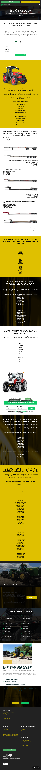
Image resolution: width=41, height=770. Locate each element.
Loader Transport (26, 628)
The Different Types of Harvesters (9, 733)
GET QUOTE (31, 408)
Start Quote (30, 1)
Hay (22, 731)
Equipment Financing (24, 742)
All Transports (23, 733)
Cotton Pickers (20, 249)
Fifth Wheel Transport (8, 618)
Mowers (20, 267)
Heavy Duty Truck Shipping (9, 633)
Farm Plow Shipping (26, 629)
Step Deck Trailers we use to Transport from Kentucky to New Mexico (23, 160)
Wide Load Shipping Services (28, 633)
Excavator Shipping (8, 620)
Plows (20, 257)
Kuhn (20, 361)
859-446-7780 (26, 740)
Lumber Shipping (8, 626)
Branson (20, 347)
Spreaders (20, 253)
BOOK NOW (31, 597)
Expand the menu (39, 4)
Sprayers (20, 268)
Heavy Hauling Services (9, 623)
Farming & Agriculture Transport (8, 712)
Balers (20, 271)
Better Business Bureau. (20, 94)
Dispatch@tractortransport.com (26, 741)
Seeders (20, 260)
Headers (20, 262)
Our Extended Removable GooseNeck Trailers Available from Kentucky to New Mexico (19, 202)
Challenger (20, 349)
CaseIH (20, 351)
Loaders (20, 252)
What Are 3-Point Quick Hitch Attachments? (11, 734)
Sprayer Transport (8, 621)
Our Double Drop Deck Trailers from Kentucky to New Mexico (25, 224)
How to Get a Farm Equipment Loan (9, 731)
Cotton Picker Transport (27, 624)
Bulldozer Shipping (26, 623)
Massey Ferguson (20, 366)
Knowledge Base (6, 728)
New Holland (20, 368)
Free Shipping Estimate (9, 749)
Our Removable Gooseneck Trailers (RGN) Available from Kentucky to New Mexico (21, 192)
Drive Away (5, 717)
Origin (6, 44)
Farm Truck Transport (26, 618)
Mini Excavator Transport (9, 634)
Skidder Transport (26, 634)
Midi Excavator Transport (27, 636)
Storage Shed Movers (26, 631)
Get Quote (15, 702)
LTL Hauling (5, 714)
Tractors (20, 247)
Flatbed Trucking (6, 713)
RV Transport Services (8, 636)
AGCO (20, 343)
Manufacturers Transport (27, 615)
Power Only (5, 715)
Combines (20, 248)
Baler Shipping (25, 626)
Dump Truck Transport (9, 629)
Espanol (4, 720)
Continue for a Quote (20, 54)
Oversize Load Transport (9, 624)
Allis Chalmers (20, 345)
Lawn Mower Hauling (26, 616)
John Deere (20, 357)
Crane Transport (7, 631)
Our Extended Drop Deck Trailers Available (12, 169)
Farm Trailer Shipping (26, 620)
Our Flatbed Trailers (7, 137)
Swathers (20, 251)
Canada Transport (6, 719)
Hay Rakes (20, 263)
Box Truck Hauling (26, 621)
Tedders (20, 266)
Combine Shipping (8, 615)
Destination (7, 49)
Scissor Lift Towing (8, 628)
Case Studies (5, 729)
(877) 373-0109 (10, 1)
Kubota (20, 359)
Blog (4, 730)
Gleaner (20, 353)
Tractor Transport (8, 616)
